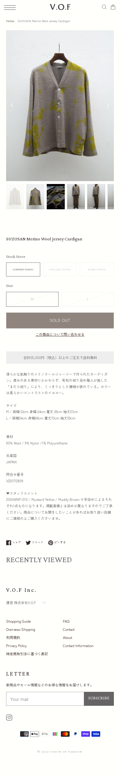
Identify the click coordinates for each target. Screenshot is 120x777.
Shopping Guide (18, 621)
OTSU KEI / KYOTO (60, 269)
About (67, 637)
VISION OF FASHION (66, 751)
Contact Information (78, 645)
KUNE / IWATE (97, 269)
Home (10, 21)
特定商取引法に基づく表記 (27, 653)
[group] (15, 196)
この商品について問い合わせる (60, 334)
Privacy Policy (16, 645)
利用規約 (13, 637)
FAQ (66, 621)
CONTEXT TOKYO (23, 269)
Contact (69, 629)
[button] (108, 105)
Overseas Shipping (20, 629)
